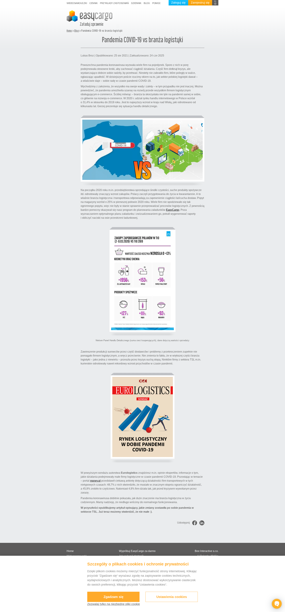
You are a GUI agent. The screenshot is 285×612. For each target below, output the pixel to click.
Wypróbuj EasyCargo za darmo (137, 551)
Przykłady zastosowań (114, 3)
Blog (147, 3)
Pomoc (156, 3)
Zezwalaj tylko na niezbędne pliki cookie (113, 604)
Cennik (93, 3)
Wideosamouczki (77, 3)
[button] (215, 2)
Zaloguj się (178, 2)
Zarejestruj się (200, 2)
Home (69, 30)
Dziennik (136, 3)
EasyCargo (172, 209)
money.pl (95, 480)
